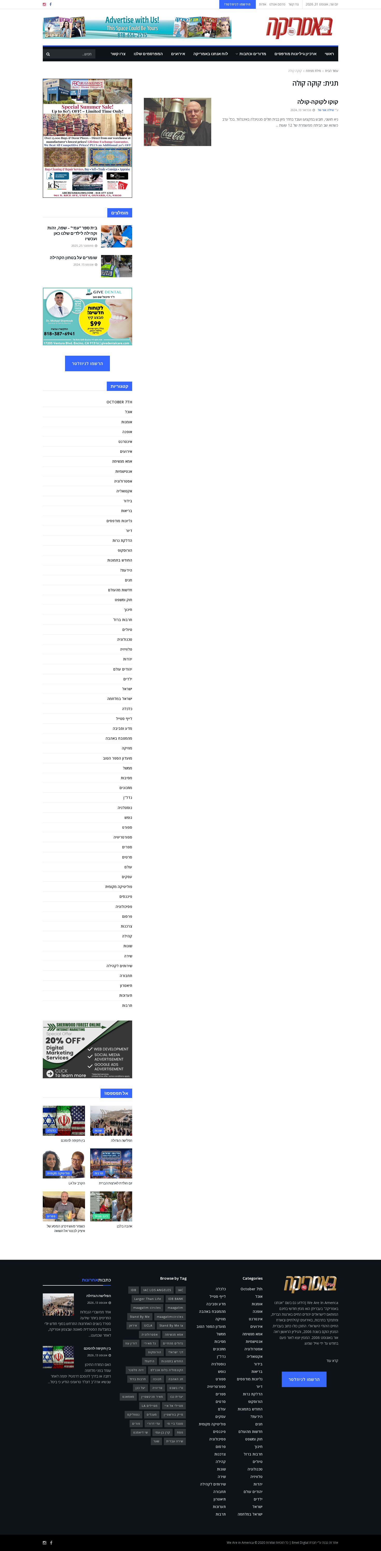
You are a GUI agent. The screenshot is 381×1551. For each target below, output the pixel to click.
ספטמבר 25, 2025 (83, 245)
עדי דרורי (153, 1423)
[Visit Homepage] (291, 27)
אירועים (178, 53)
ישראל (127, 688)
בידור (127, 500)
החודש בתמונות (119, 560)
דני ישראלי (175, 1352)
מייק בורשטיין (173, 1414)
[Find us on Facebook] (51, 4)
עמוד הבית (331, 71)
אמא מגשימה (122, 461)
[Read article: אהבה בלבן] (111, 1206)
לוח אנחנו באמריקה (210, 53)
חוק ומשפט (123, 599)
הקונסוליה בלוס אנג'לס (167, 1370)
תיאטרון (126, 985)
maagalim (175, 1307)
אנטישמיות (123, 471)
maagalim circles (147, 1307)
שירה (128, 955)
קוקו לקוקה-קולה (317, 101)
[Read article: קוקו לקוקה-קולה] (177, 122)
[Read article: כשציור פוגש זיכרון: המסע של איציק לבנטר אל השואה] (64, 1206)
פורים (136, 1423)
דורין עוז (131, 1343)
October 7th (119, 401)
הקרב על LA (77, 1183)
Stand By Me (140, 1317)
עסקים (127, 876)
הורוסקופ (125, 550)
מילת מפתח (313, 71)
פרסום (127, 916)
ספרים (127, 846)
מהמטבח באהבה (118, 738)
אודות (262, 4)
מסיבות (126, 777)
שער (156, 1441)
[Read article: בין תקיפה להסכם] (64, 1121)
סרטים (127, 857)
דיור (129, 530)
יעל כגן (140, 1388)
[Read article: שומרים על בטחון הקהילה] (116, 266)
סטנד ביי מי (175, 1423)
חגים (128, 580)
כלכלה (127, 708)
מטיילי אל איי (174, 1406)
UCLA (148, 1325)
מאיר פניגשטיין (152, 1397)
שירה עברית (174, 1441)
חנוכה (157, 1379)
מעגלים (152, 1414)
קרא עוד (332, 1360)
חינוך (128, 609)
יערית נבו (176, 1397)
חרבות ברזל (122, 619)
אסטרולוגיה (123, 481)
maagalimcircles (170, 1317)
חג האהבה (175, 1379)
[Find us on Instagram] (44, 4)
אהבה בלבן (124, 1226)
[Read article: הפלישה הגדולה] (111, 1121)
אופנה (127, 431)
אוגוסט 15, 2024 (84, 264)
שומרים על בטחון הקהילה (73, 257)
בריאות (126, 510)
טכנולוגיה (124, 639)
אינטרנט (125, 441)
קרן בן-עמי (162, 1432)
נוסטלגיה (125, 807)
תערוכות (125, 995)
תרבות (127, 1005)
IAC (180, 1290)
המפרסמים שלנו (148, 53)
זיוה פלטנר (136, 1370)
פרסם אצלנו (277, 4)
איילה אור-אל (326, 110)
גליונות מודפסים (119, 520)
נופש (128, 817)
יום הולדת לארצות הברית (115, 1183)
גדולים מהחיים (173, 1343)
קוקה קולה (295, 71)
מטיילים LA (150, 1406)
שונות (127, 945)
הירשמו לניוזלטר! (237, 4)
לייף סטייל (124, 718)
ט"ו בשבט (176, 1388)
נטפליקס (133, 1414)
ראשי (329, 53)
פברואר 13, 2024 (301, 110)
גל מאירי (150, 1343)
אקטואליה (124, 491)
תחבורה (126, 975)
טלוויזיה (126, 649)
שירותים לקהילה (119, 965)
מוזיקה (127, 748)
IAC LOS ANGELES (157, 1290)
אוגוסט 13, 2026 (97, 1303)
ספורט (127, 827)
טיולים (127, 629)
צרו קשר (293, 4)
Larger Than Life (147, 1299)
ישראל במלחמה (119, 698)
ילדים (127, 678)
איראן (133, 1325)
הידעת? (126, 570)
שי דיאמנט (140, 1432)
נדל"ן (127, 797)
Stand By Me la (171, 1325)
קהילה (127, 936)
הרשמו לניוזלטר (87, 363)
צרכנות (126, 926)
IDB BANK (175, 1299)
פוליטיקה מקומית (118, 886)
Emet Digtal (300, 1542)
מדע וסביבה (122, 728)
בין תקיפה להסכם (73, 1140)
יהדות (127, 659)
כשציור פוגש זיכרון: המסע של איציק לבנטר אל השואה (66, 1228)
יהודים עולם (122, 669)
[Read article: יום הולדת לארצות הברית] (111, 1163)
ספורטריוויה (123, 837)
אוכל (128, 411)
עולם (128, 866)
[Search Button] (48, 54)
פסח (180, 1432)
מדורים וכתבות (252, 53)
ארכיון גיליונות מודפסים (295, 53)
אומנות (126, 421)
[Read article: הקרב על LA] (64, 1163)
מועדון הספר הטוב (117, 758)
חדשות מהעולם (120, 589)
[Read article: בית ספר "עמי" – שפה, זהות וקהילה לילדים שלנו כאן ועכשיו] (116, 236)
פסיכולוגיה (124, 906)
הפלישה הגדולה (121, 1140)
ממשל (127, 768)
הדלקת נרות (122, 540)
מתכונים (125, 787)
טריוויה (157, 1388)
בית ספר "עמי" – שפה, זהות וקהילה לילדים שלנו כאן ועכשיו (72, 233)
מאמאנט (128, 1397)
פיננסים (125, 896)
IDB (133, 1290)
